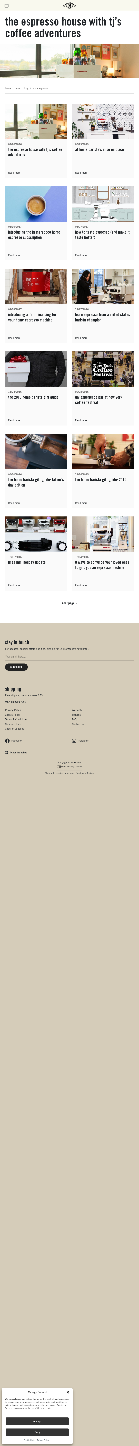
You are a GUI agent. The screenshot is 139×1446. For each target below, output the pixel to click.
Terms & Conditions (16, 719)
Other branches (18, 752)
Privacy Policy (43, 1440)
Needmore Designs (85, 773)
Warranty (77, 710)
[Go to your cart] (6, 5)
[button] (68, 1392)
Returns (76, 714)
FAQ (74, 719)
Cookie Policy (29, 1440)
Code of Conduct (14, 728)
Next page (68, 603)
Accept (37, 1421)
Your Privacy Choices (72, 766)
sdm (69, 773)
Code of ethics (13, 724)
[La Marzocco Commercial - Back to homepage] (69, 5)
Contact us (78, 724)
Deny (37, 1432)
